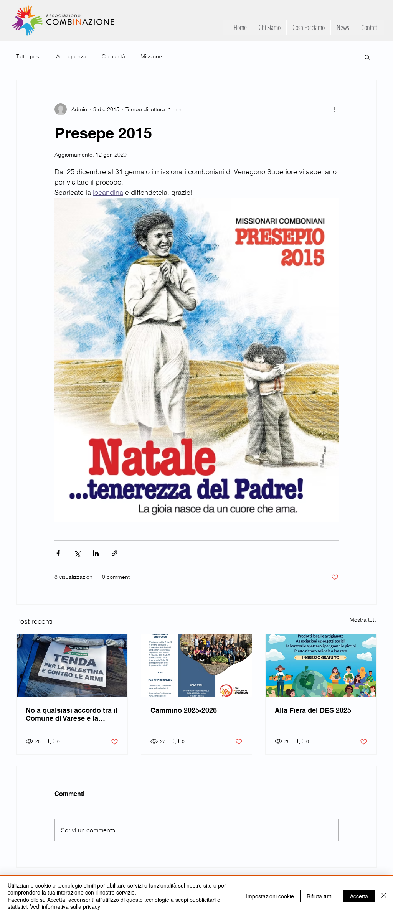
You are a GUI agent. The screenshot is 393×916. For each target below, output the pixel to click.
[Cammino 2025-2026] (196, 665)
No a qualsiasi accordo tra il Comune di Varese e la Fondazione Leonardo (71, 714)
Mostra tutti (363, 619)
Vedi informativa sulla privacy (65, 906)
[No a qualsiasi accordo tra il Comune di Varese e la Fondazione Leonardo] (72, 665)
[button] (367, 57)
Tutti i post (28, 56)
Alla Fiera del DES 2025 (313, 710)
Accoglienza (71, 56)
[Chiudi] (383, 896)
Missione (151, 56)
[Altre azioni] (334, 109)
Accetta (359, 896)
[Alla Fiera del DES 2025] (321, 665)
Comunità (113, 56)
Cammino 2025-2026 (183, 710)
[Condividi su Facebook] (58, 553)
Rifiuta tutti (319, 896)
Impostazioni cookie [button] (270, 896)
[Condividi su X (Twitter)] (77, 553)
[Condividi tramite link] (114, 553)
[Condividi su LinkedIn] (95, 553)
